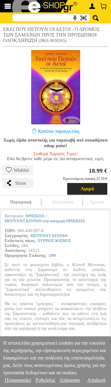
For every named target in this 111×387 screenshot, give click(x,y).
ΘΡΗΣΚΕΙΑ (35, 216)
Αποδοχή (96, 380)
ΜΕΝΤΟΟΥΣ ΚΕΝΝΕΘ (49, 236)
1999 (52, 255)
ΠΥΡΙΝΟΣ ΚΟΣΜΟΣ (54, 241)
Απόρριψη (70, 380)
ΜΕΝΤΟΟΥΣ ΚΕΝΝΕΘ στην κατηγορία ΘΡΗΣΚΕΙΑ (45, 221)
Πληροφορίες (18, 380)
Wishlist (21, 170)
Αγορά (87, 188)
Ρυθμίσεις (45, 380)
